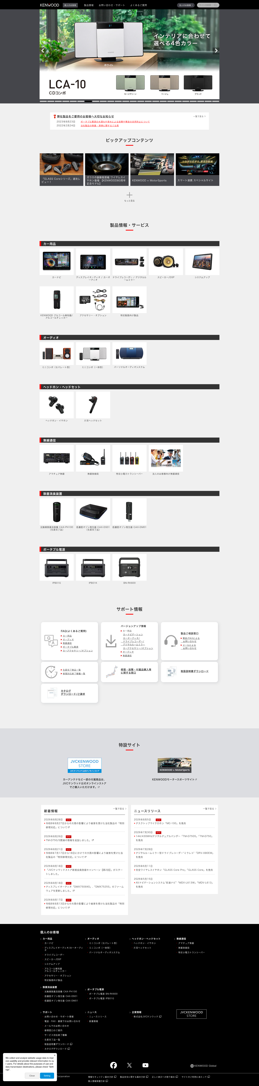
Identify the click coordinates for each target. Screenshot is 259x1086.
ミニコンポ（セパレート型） (103, 943)
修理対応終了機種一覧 (74, 674)
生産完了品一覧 (52, 1040)
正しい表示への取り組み (163, 1077)
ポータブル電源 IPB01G (101, 998)
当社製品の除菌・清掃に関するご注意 (100, 126)
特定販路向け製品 (54, 980)
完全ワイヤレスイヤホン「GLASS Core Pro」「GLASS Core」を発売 (174, 870)
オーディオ (51, 337)
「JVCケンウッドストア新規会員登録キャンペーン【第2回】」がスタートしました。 (84, 872)
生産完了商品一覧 (72, 670)
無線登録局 (184, 948)
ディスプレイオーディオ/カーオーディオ (64, 949)
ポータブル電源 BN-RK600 (103, 994)
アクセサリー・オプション (58, 976)
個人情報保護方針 (96, 1081)
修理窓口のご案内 (54, 1030)
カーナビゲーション (133, 634)
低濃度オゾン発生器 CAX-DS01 (61, 996)
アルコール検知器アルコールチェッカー (56, 970)
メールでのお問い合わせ (57, 1026)
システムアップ (52, 964)
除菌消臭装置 (52, 493)
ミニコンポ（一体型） (100, 948)
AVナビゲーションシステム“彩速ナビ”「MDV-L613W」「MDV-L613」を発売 (175, 885)
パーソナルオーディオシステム (104, 952)
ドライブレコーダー (54, 955)
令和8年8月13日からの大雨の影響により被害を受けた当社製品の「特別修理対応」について (85, 906)
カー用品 (49, 243)
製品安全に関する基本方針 (132, 1077)
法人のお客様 (185, 5)
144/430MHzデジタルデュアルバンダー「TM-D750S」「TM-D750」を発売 (175, 838)
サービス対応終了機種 (56, 1035)
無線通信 (49, 440)
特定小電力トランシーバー (191, 952)
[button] (43, 51)
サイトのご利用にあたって (194, 1077)
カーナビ (49, 943)
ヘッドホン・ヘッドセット (62, 387)
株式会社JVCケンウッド (146, 1017)
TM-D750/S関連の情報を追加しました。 (68, 840)
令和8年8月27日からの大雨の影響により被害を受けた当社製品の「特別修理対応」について (85, 825)
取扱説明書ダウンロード (57, 1044)
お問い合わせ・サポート (112, 5)
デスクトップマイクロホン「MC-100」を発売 (161, 823)
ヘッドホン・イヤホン (145, 943)
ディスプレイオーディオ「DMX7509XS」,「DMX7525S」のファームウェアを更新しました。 (85, 889)
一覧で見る (198, 116)
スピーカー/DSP (53, 959)
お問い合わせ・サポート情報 (59, 1017)
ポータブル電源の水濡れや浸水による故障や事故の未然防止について (115, 122)
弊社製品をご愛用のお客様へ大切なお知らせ (85, 116)
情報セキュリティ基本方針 (100, 1077)
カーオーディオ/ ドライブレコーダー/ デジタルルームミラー (133, 641)
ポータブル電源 (54, 549)
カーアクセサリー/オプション (138, 648)
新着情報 (93, 1021)
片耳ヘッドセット (143, 948)
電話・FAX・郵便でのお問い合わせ (62, 1021)
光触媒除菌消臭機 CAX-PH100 (61, 992)
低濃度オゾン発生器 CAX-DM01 (61, 1001)
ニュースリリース (98, 1017)
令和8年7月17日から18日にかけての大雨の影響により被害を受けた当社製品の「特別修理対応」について (84, 855)
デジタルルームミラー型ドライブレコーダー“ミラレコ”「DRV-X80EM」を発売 (175, 855)
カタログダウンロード (56, 1049)
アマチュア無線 (186, 943)
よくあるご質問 (138, 5)
